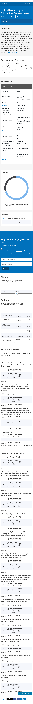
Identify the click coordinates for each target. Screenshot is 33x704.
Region (4, 126)
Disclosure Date (22, 103)
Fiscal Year (20, 127)
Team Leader (6, 96)
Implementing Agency (24, 117)
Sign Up (5, 269)
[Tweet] (10, 699)
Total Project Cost (8, 118)
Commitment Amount (8, 134)
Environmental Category (21, 135)
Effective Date (21, 108)
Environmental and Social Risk (8, 142)
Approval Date (6, 108)
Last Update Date (22, 154)
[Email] (3, 699)
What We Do (4, 3)
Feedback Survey (25, 693)
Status (19, 91)
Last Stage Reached (23, 148)
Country (4, 103)
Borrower (20, 97)
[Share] (16, 699)
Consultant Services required (8, 149)
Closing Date (21, 141)
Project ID (5, 91)
